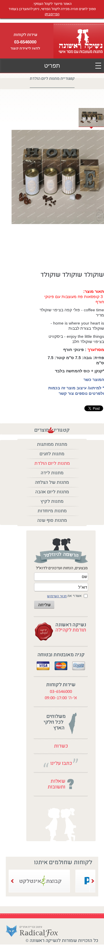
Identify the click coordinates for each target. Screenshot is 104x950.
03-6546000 (25, 41)
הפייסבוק (52, 14)
